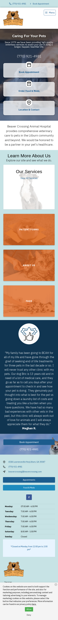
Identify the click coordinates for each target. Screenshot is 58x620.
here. (34, 604)
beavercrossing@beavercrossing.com (25, 471)
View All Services (29, 178)
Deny (29, 615)
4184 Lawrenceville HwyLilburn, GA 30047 (26, 462)
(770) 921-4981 (29, 56)
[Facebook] (29, 497)
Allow (29, 609)
